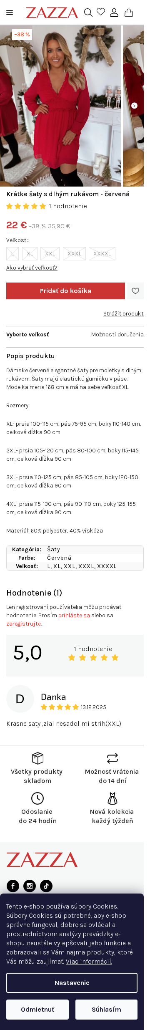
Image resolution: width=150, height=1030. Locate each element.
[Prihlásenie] (114, 12)
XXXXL (102, 253)
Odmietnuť (37, 1009)
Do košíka (65, 291)
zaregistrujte (23, 623)
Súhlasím (106, 1009)
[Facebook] (13, 886)
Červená (59, 557)
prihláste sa (74, 615)
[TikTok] (46, 886)
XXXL (74, 253)
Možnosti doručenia (117, 334)
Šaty (53, 549)
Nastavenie (72, 983)
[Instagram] (29, 886)
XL (30, 253)
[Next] (134, 106)
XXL (50, 253)
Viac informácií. (89, 961)
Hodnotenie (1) (34, 593)
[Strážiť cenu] (123, 310)
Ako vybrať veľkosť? (32, 267)
